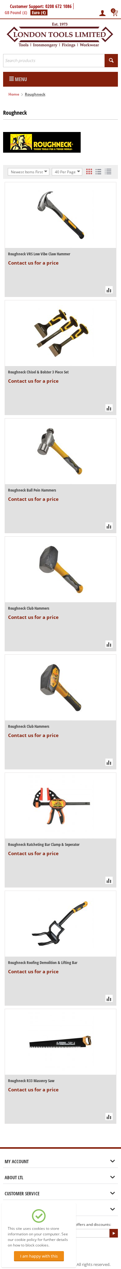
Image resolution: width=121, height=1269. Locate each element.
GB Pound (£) (16, 12)
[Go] (113, 1233)
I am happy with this (39, 1256)
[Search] (111, 61)
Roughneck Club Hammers (28, 608)
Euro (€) (39, 12)
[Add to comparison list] (109, 290)
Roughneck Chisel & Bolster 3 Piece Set (38, 372)
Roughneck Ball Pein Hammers (32, 490)
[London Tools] (60, 34)
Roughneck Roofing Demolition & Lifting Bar (42, 962)
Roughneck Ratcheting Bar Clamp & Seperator (43, 844)
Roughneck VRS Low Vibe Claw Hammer (39, 254)
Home (13, 94)
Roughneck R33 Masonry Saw (31, 1080)
